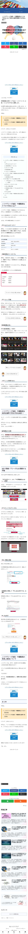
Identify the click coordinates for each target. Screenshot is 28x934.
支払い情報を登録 (9, 186)
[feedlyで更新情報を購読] (7, 801)
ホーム (7, 928)
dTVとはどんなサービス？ (11, 164)
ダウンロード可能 (9, 167)
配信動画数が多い (9, 169)
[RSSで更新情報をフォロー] (20, 801)
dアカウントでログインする (11, 184)
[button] (25, 437)
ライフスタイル (5, 783)
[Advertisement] (14, 68)
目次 (12, 157)
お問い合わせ (14, 930)
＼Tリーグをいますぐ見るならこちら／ (14, 84)
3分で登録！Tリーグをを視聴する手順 (12, 178)
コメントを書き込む (14, 914)
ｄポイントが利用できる (11, 171)
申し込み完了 (8, 191)
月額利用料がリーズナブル (11, 165)
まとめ (5, 197)
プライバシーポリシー (20, 928)
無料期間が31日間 (9, 177)
